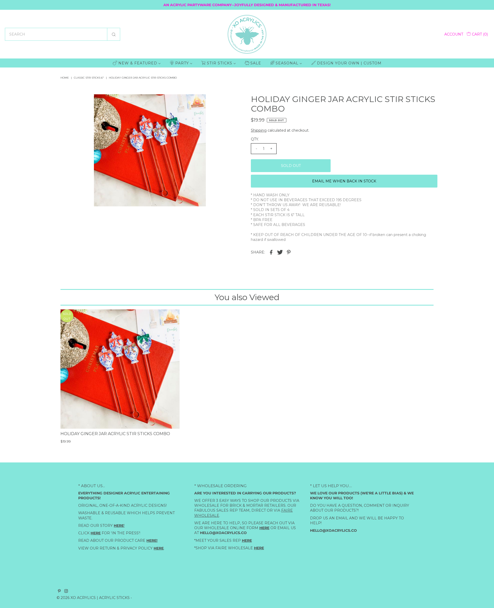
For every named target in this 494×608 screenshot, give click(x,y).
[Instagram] (66, 591)
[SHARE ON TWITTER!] (280, 252)
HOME (64, 77)
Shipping (259, 130)
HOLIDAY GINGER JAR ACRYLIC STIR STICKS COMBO (115, 433)
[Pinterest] (59, 591)
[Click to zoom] (197, 102)
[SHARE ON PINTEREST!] (289, 252)
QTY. (255, 139)
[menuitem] (136, 62)
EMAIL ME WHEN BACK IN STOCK (344, 181)
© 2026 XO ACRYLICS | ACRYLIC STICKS (93, 597)
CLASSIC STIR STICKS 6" (89, 77)
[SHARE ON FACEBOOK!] (271, 252)
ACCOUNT (453, 34)
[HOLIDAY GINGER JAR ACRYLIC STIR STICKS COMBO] (120, 369)
